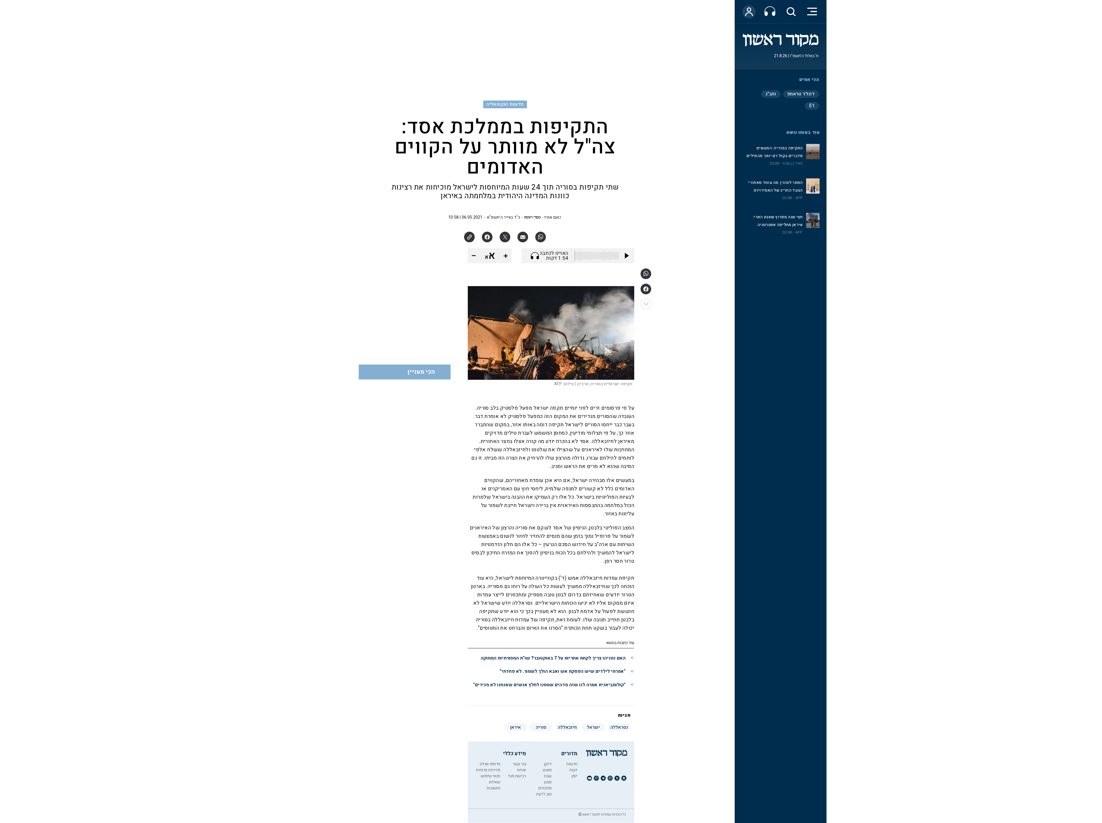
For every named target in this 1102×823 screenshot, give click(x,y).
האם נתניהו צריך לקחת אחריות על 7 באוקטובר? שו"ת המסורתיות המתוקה (553, 658)
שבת (548, 776)
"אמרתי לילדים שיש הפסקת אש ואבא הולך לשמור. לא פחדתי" (563, 671)
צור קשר (519, 764)
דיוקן (548, 764)
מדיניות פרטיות (488, 770)
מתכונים (545, 788)
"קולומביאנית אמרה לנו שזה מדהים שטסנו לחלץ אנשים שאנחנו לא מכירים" (549, 684)
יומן (574, 776)
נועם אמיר (552, 217)
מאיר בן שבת (793, 163)
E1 (812, 105)
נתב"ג (770, 93)
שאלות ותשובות (493, 785)
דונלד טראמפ (801, 93)
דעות (573, 770)
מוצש (547, 770)
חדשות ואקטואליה (504, 104)
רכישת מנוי (517, 776)
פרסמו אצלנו (490, 764)
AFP (799, 198)
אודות (521, 770)
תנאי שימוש (490, 776)
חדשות (571, 764)
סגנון (548, 782)
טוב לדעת (544, 794)
